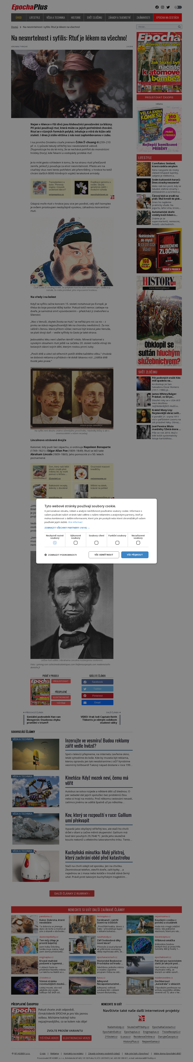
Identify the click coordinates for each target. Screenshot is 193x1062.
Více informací (75, 522)
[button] (96, 527)
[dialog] (96, 531)
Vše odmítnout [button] (104, 554)
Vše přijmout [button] (135, 554)
